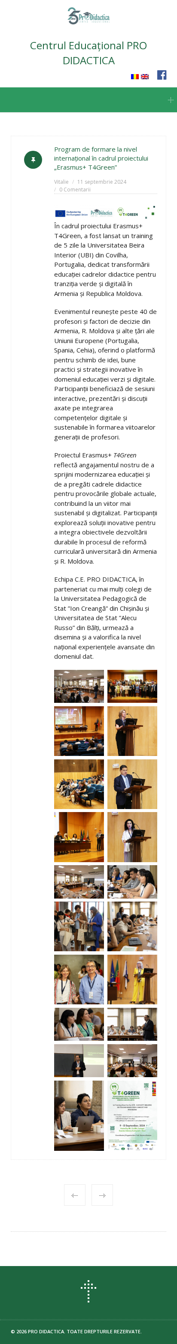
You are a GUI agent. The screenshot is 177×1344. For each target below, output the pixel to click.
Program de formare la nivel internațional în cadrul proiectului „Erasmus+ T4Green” (101, 158)
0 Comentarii (75, 189)
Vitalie (61, 181)
